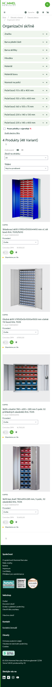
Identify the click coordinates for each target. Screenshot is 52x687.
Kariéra (5, 566)
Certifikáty (7, 571)
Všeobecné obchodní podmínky (15, 644)
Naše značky (7, 563)
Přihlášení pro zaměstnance (13, 574)
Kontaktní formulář (10, 627)
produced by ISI (19, 663)
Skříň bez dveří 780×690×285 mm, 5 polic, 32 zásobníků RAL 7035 (24, 500)
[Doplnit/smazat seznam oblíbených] (16, 252)
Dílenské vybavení (17, 17)
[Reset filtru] (46, 34)
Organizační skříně (13, 20)
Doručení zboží (9, 604)
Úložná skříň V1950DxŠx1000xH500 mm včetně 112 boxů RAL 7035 (25, 320)
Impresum (6, 568)
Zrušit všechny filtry (12, 133)
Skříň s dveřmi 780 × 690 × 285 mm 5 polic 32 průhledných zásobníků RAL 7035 (24, 410)
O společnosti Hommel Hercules (15, 560)
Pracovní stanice (33, 17)
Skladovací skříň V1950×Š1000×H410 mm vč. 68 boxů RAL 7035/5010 (25, 231)
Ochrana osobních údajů (12, 641)
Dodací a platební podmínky (13, 607)
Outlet (5, 601)
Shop (4, 17)
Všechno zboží (8, 615)
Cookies (6, 646)
